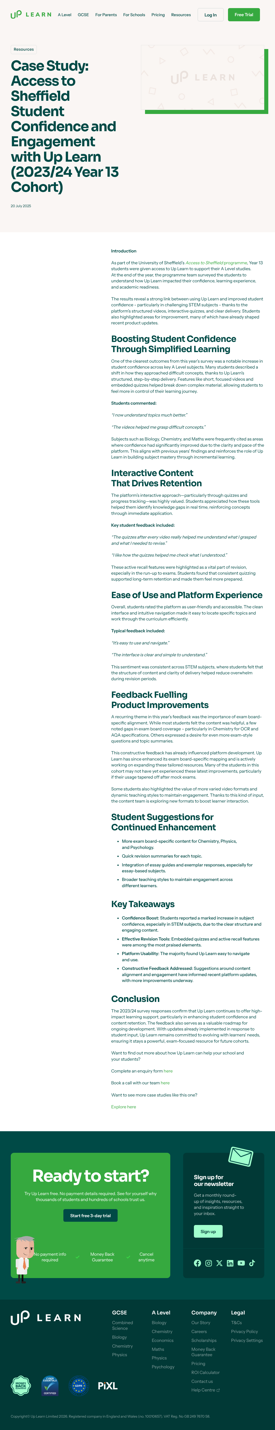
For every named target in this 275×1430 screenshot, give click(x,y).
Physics (119, 1354)
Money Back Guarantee (203, 1352)
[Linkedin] (230, 1263)
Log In (211, 15)
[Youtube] (241, 1263)
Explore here (123, 1106)
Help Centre (203, 1390)
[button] (64, 14)
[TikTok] (252, 1263)
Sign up (208, 1231)
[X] (219, 1263)
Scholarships (204, 1340)
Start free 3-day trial (90, 1215)
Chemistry (122, 1346)
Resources (181, 14)
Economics (162, 1340)
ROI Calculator (205, 1372)
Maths (158, 1349)
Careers (199, 1331)
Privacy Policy (244, 1331)
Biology (119, 1337)
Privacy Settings (247, 1340)
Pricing (198, 1363)
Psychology (163, 1366)
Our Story (200, 1322)
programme (216, 262)
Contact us (202, 1381)
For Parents (106, 14)
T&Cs (236, 1322)
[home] (31, 14)
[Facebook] (197, 1263)
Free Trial (244, 14)
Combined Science (122, 1325)
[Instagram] (208, 1263)
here (168, 1071)
